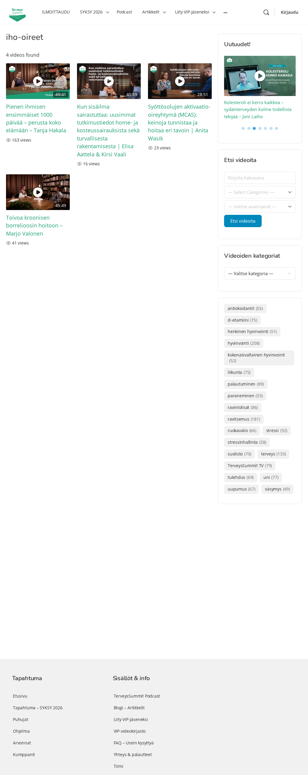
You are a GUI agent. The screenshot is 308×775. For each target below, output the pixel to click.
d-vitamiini (242, 320)
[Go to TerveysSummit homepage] (17, 12)
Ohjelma (21, 731)
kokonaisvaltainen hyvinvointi (256, 357)
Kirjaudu (289, 12)
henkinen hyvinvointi (252, 331)
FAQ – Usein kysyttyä (134, 743)
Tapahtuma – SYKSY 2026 (37, 707)
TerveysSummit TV (250, 465)
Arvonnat (22, 743)
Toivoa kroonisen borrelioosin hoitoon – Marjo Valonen (34, 225)
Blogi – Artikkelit (129, 707)
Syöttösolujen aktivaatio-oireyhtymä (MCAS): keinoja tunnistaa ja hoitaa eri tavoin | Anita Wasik (179, 122)
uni (270, 477)
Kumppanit (24, 754)
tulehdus (241, 477)
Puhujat (20, 719)
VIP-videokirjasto (130, 731)
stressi (276, 430)
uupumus (241, 489)
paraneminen (245, 395)
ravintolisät (243, 407)
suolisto (239, 454)
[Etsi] (266, 12)
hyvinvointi (244, 343)
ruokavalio (242, 430)
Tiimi (118, 766)
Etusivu (20, 696)
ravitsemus (244, 419)
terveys (273, 454)
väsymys (277, 489)
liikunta (239, 372)
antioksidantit (245, 308)
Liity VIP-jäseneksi (131, 719)
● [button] (243, 127)
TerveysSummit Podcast (137, 696)
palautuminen (246, 384)
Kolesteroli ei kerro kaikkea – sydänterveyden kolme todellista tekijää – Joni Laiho (257, 109)
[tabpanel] (260, 88)
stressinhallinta (247, 442)
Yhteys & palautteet (133, 754)
